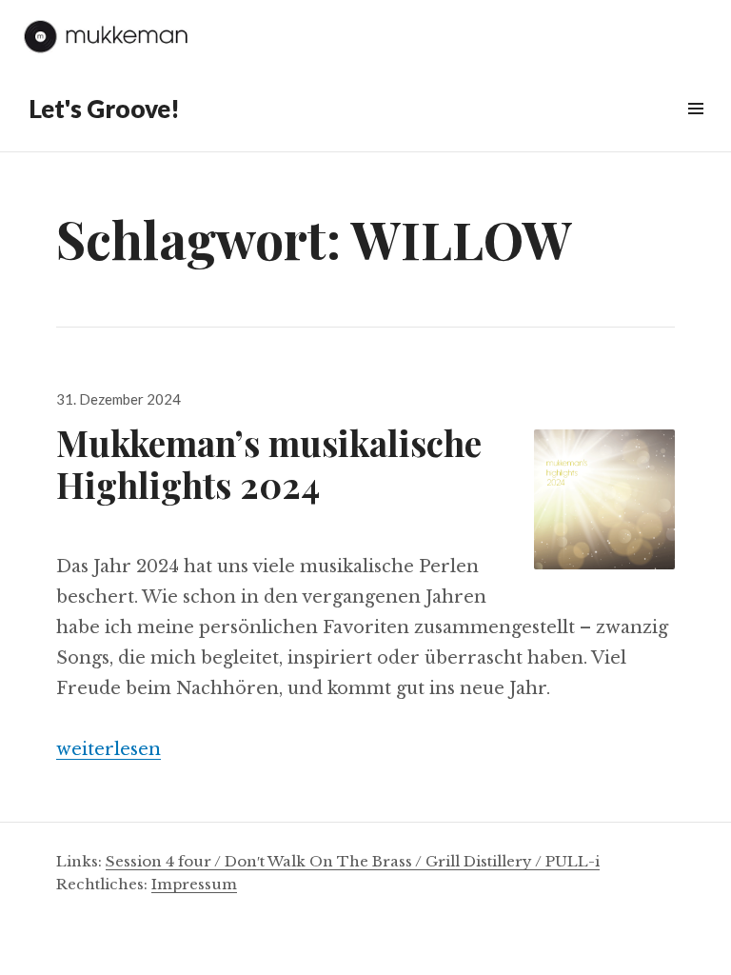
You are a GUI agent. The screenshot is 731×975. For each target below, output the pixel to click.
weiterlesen (108, 749)
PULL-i (572, 861)
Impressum (194, 884)
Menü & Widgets (695, 130)
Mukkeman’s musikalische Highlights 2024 (269, 463)
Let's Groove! (104, 108)
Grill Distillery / (485, 861)
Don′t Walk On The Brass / (325, 861)
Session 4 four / (165, 861)
